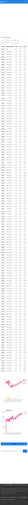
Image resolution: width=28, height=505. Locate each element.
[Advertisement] (14, 20)
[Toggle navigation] (25, 2)
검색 (25, 451)
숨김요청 (14, 444)
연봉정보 (4, 2)
